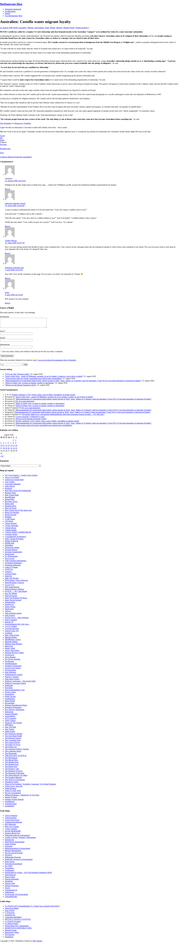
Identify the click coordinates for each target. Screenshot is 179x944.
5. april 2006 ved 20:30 (14, 270)
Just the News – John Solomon (17, 618)
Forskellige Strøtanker (13, 563)
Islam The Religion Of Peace (16, 598)
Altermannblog (10, 818)
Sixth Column (10, 720)
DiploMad (9, 545)
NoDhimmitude (11, 664)
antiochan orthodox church (15, 203)
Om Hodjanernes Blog (13, 16)
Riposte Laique (11, 930)
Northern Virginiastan (13, 666)
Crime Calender (11, 829)
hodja (7, 293)
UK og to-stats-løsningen (24, 401)
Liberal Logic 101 (12, 631)
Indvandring (39, 28)
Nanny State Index (12, 650)
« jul (1, 456)
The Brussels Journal (13, 738)
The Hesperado (11, 753)
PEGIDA (8, 855)
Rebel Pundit (10, 701)
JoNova (8, 611)
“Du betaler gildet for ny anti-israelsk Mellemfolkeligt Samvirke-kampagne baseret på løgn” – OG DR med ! (62, 414)
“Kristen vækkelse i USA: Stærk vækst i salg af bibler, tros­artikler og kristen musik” (43, 395)
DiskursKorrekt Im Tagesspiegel (17, 835)
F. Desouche (9, 913)
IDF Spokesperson (12, 587)
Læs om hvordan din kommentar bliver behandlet (57, 360)
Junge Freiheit (10, 844)
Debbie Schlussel (11, 541)
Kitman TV (9, 622)
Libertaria (8, 846)
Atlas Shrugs (10, 486)
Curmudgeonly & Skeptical (15, 537)
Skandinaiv (9, 937)
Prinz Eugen (9, 862)
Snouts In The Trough (13, 723)
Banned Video (10, 493)
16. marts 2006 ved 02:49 (14, 206)
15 (14, 445)
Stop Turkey (9, 729)
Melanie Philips (11, 637)
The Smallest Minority (13, 777)
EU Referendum (11, 556)
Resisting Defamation (13, 707)
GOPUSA (9, 569)
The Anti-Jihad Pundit (13, 736)
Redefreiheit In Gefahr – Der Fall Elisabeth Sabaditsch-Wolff (28, 872)
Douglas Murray (11, 550)
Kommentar (4, 317)
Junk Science (10, 615)
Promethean (9, 694)
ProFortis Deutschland (13, 864)
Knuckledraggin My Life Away (17, 624)
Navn (2, 331)
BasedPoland (10, 497)
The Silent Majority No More (16, 775)
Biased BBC (10, 499)
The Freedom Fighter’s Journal (17, 749)
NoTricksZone (10, 670)
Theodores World (11, 782)
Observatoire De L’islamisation (17, 926)
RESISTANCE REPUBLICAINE (18, 928)
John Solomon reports (13, 613)
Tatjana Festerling (12, 886)
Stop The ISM (10, 727)
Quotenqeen (9, 870)
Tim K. (7, 888)
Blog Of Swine (11, 508)
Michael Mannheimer (13, 851)
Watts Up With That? (13, 791)
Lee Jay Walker (11, 626)
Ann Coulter (9, 482)
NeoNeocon (9, 655)
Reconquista (9, 703)
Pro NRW (9, 866)
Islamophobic (10, 602)
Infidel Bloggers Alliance (14, 589)
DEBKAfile (9, 543)
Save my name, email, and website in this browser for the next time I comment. (32, 351)
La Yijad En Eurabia (13, 921)
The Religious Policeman (14, 773)
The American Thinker (13, 734)
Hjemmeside (5, 345)
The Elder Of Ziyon (12, 745)
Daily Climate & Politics (14, 539)
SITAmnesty (10, 935)
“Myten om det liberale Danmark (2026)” (21, 385)
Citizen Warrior (11, 523)
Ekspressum (9, 554)
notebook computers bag (14, 268)
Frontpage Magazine (13, 565)
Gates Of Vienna (11, 567)
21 (11, 448)
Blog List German (12, 826)
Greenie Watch (10, 574)
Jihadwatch (9, 609)
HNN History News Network (16, 580)
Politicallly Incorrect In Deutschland (19, 859)
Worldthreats (10, 802)
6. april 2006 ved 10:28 (14, 295)
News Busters (10, 657)
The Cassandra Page (13, 740)
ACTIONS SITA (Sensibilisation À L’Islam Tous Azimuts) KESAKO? (32, 906)
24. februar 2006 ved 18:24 (15, 181)
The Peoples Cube (12, 769)
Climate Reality (11, 530)
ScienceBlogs (10, 716)
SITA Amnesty (10, 718)
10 (1, 445)
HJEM (7, 14)
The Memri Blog (11, 760)
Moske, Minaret (56, 28)
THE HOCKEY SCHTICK (16, 756)
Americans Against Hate (14, 480)
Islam (47, 28)
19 (6, 448)
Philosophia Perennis (13, 857)
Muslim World (68, 28)
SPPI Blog (9, 725)
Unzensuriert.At (11, 890)
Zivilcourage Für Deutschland (16, 894)
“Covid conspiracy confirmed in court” (30, 417)
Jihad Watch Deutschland (14, 842)
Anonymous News (12, 820)
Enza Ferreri (9, 910)
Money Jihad (10, 648)
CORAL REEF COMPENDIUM (18, 532)
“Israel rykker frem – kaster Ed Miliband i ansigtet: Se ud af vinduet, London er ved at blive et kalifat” (44, 376)
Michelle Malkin (11, 642)
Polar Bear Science (12, 679)
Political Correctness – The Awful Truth (20, 681)
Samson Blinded (11, 714)
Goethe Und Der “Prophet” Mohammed (20, 837)
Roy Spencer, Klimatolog (14, 710)
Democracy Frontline (23, 123)
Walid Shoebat (10, 788)
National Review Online (14, 653)
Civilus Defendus (11, 526)
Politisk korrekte (81, 28)
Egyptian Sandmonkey (13, 552)
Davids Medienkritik (13, 831)
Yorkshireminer (11, 804)
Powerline (9, 688)
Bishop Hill (9, 504)
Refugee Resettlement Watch (16, 705)
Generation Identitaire (13, 917)
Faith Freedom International (15, 561)
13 (9, 445)
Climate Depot (10, 528)
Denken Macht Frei (12, 833)
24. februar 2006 (6, 28)
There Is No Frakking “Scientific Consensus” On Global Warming (30, 784)
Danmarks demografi (13, 9)
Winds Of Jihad (11, 797)
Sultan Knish (10, 731)
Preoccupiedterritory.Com (15, 690)
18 (4, 448)
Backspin (8, 488)
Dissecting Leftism (12, 547)
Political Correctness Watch (15, 683)
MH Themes (37, 941)
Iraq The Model (11, 593)
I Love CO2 (9, 585)
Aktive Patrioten (11, 816)
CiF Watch (9, 521)
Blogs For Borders (12, 512)
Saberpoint (9, 712)
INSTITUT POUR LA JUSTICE (18, 919)
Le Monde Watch (11, 924)
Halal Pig (8, 576)
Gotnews (8, 572)
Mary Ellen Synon (12, 635)
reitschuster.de (10, 875)
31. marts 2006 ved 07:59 (14, 243)
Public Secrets (10, 696)
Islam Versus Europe (13, 600)
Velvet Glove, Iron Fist (13, 786)
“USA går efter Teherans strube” (17, 374)
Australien (22, 28)
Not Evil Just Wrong (13, 668)
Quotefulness (10, 699)
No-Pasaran (9, 661)
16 (16, 445)
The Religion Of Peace (14, 771)
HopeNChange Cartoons (14, 583)
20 (9, 448)
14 (11, 445)
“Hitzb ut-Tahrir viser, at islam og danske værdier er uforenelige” (30, 383)
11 (4, 445)
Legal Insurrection (12, 629)
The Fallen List (11, 747)
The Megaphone (11, 758)
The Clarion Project (12, 742)
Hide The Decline (12, 578)
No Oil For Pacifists (12, 659)
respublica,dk (10, 915)
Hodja (15, 28)
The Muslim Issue (12, 762)
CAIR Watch (10, 519)
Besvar (7, 189)
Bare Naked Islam (12, 495)
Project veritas (10, 692)
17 (1, 448)
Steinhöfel (9, 881)
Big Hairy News (11, 501)
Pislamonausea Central (13, 675)
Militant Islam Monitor (13, 644)
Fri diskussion (10, 11)
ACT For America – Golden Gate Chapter (21, 475)
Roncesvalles (10, 877)
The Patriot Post (11, 766)
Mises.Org (9, 646)
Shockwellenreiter (12, 879)
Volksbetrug (9, 892)
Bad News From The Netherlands (18, 491)
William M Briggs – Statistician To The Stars (22, 795)
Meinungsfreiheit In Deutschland (17, 848)
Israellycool (9, 604)
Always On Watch (12, 477)
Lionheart (8, 633)
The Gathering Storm (13, 751)
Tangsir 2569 (10, 883)
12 (6, 445)
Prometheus (9, 868)
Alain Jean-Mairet (12, 908)
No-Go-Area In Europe (14, 853)
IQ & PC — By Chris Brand (16, 591)
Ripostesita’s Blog (12, 932)
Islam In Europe (11, 596)
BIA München (10, 824)
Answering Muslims (12, 484)
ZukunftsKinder (11, 897)
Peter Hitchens (10, 672)
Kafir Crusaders (11, 620)
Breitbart (8, 517)
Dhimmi (30, 28)
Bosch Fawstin (10, 515)
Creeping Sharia (11, 534)
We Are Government (13, 793)
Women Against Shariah (14, 799)
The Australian (5, 123)
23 (16, 448)
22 (14, 448)
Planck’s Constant (12, 677)
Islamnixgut (9, 840)
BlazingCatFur (10, 506)
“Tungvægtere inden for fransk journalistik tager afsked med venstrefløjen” (33, 378)
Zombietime (9, 806)
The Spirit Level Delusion (15, 780)
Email (2, 338)
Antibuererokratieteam (13, 822)
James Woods (10, 607)
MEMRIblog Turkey (13, 639)
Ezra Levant (9, 558)
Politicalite (9, 685)
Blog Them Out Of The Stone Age (18, 510)
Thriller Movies (11, 241)
